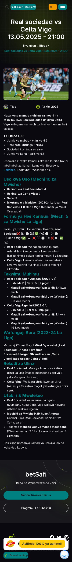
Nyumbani (30, 45)
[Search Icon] (6, 6)
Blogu (43, 45)
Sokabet (9, 170)
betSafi (36, 474)
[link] (10, 544)
